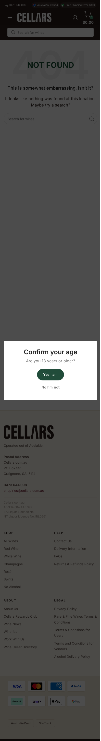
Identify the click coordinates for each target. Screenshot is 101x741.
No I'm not (50, 387)
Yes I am (50, 374)
